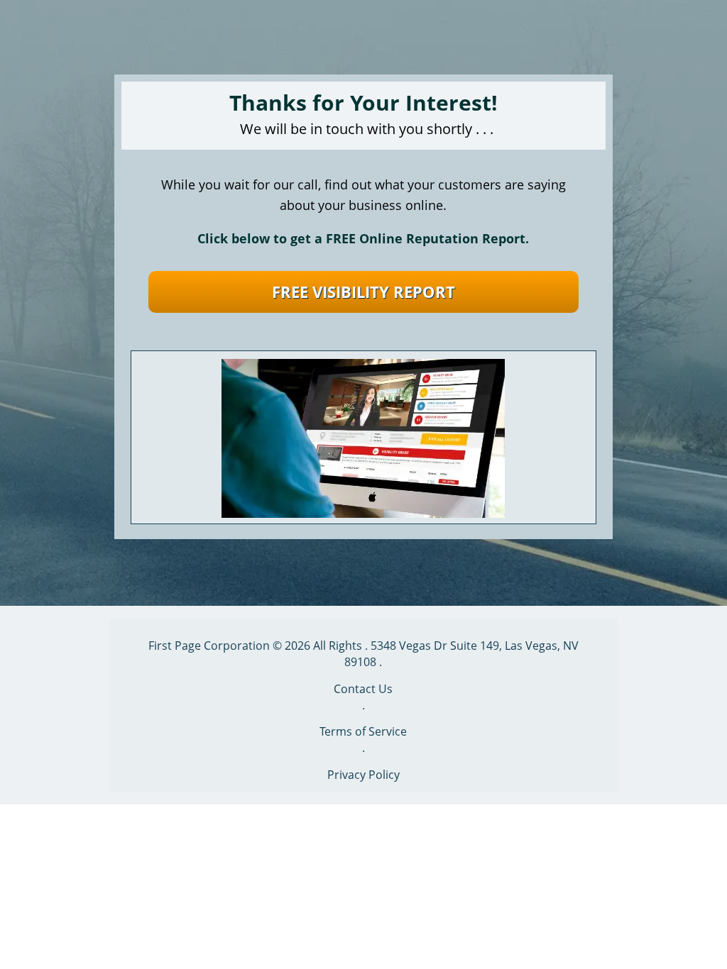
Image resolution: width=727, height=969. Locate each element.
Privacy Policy (363, 774)
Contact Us (363, 689)
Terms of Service (363, 731)
